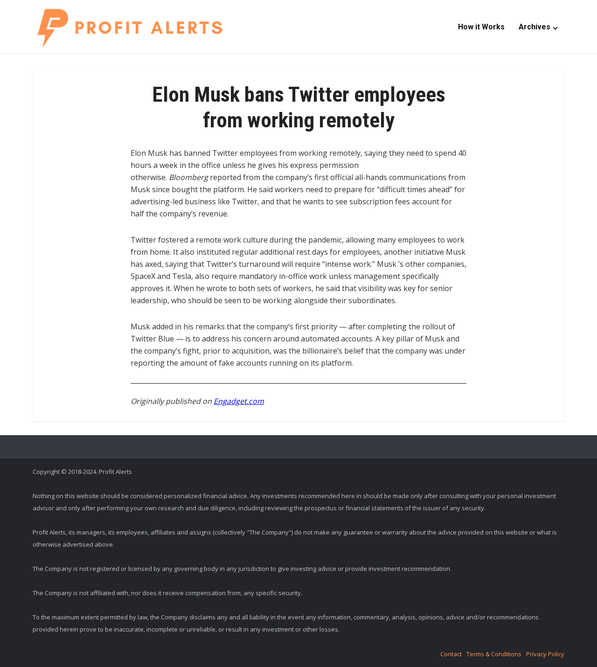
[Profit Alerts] (130, 28)
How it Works (481, 26)
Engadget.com (239, 401)
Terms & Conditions (493, 654)
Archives (534, 26)
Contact (451, 654)
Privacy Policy (545, 654)
